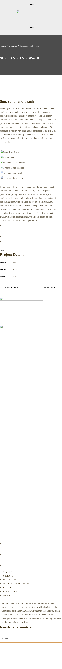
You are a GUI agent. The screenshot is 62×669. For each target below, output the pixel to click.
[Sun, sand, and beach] (28, 173)
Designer (13, 46)
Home (3, 46)
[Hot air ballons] (28, 157)
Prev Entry (11, 288)
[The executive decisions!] (28, 178)
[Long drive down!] (28, 152)
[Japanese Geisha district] (28, 162)
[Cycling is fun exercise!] (28, 168)
